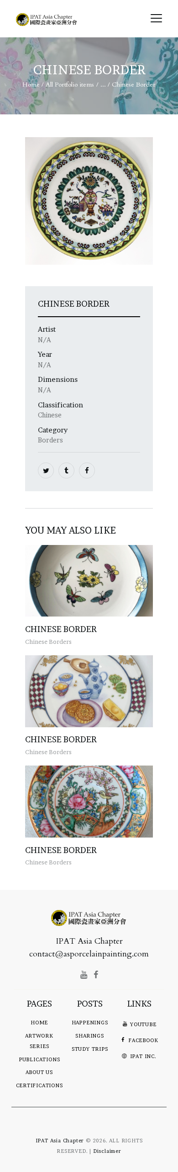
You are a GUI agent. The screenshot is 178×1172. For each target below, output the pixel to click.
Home (31, 84)
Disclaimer (107, 1151)
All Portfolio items (70, 84)
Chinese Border (61, 629)
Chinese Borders (48, 641)
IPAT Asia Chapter (60, 1140)
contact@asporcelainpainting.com (89, 954)
